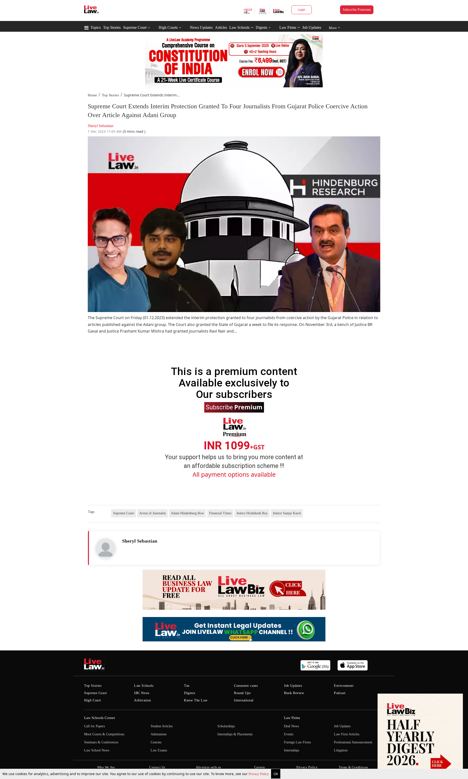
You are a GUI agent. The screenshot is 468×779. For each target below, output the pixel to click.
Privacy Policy (259, 774)
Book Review (294, 693)
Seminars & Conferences (101, 742)
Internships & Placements (235, 734)
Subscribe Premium (357, 9)
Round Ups (242, 693)
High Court (92, 700)
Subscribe (234, 407)
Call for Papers (94, 726)
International (244, 700)
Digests (261, 27)
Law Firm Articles (346, 734)
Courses (156, 742)
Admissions (158, 734)
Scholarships (226, 726)
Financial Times (220, 513)
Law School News (96, 750)
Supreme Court (134, 27)
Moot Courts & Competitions (104, 734)
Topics (95, 27)
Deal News (291, 726)
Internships (291, 750)
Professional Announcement (353, 742)
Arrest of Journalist (152, 513)
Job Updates (311, 27)
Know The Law (195, 700)
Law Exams (159, 750)
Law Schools (239, 27)
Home (92, 95)
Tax (187, 686)
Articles (221, 27)
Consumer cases (246, 686)
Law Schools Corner (99, 718)
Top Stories (112, 27)
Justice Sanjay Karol (287, 513)
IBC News (141, 693)
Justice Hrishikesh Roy (252, 513)
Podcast (339, 693)
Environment (344, 686)
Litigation (341, 750)
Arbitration (142, 700)
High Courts (168, 27)
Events (288, 734)
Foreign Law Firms (297, 742)
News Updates (201, 27)
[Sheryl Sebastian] (106, 548)
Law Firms (287, 27)
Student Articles (162, 726)
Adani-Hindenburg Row (187, 513)
